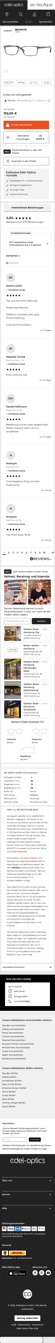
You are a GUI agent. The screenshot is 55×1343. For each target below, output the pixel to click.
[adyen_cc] (4, 1228)
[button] (14, 5)
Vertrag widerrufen (27, 1318)
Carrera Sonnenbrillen (13, 1036)
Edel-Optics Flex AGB (27, 1328)
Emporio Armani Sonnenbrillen (18, 1044)
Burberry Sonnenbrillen (14, 1058)
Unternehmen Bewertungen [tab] (27, 207)
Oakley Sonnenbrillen (13, 1029)
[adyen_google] (41, 1228)
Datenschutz (23, 1324)
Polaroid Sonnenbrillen (14, 1040)
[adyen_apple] (34, 1228)
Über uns (7, 1180)
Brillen (29, 21)
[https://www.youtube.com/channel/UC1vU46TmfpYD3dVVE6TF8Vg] (48, 1272)
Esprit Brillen (8, 1106)
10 (44, 552)
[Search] (20, 14)
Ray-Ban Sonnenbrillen (14, 1025)
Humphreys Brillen (12, 1080)
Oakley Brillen (9, 1077)
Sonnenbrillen (10, 21)
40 (53, 552)
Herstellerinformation (14, 967)
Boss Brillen (8, 1099)
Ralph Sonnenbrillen (12, 1055)
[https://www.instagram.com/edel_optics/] (41, 1272)
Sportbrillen (45, 21)
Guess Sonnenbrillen (12, 1051)
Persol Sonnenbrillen (12, 1033)
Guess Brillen (9, 1095)
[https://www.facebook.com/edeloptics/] (35, 1272)
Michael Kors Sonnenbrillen (16, 1047)
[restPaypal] (26, 1228)
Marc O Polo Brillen (12, 1084)
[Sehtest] (7, 14)
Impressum (38, 1324)
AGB (13, 1324)
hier (44, 1148)
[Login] (34, 14)
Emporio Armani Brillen (14, 1088)
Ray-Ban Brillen (10, 1073)
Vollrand (34, 795)
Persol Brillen (9, 1091)
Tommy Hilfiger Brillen (13, 1102)
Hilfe (4, 1208)
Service (6, 1194)
